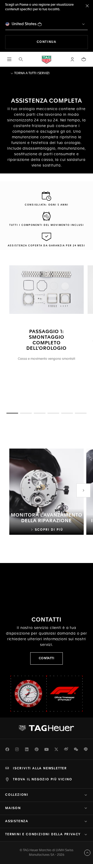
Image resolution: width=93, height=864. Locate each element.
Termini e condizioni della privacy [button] (43, 834)
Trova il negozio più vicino (42, 779)
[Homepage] (46, 59)
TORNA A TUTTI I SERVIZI (31, 73)
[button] (72, 59)
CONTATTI (47, 658)
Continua (62, 42)
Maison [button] (13, 808)
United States (24, 24)
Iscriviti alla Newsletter (40, 768)
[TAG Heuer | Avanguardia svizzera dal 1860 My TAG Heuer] (46, 728)
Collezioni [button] (16, 795)
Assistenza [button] (16, 821)
